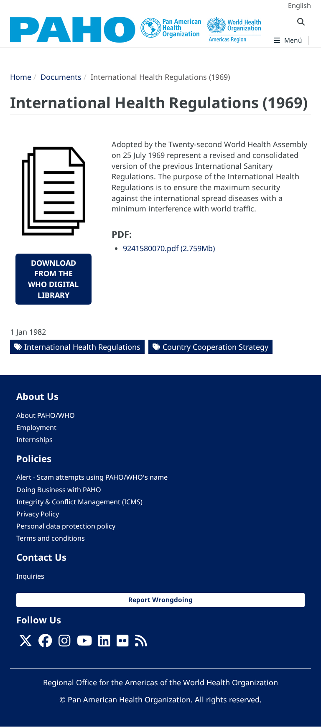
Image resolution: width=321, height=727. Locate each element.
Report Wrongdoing (160, 599)
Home (20, 77)
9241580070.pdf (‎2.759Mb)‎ (169, 248)
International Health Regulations (82, 347)
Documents (61, 77)
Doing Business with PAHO (58, 489)
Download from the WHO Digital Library (53, 279)
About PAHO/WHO (45, 415)
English (299, 5)
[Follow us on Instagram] (64, 643)
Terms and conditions (50, 538)
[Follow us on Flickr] (122, 643)
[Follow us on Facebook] (45, 643)
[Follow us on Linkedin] (104, 643)
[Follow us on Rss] (141, 643)
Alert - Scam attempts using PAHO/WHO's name (92, 477)
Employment (36, 427)
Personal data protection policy (65, 526)
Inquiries (30, 576)
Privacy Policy (37, 514)
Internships (34, 439)
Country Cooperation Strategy (215, 347)
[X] (25, 643)
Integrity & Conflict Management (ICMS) (79, 501)
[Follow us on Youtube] (84, 643)
